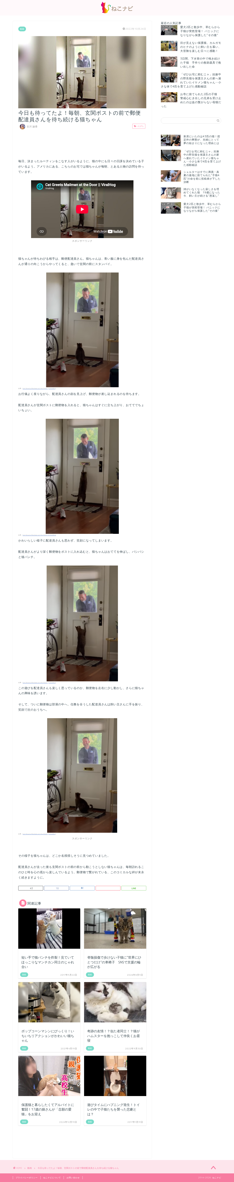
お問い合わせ (73, 1177)
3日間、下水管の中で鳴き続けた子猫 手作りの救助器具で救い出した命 (200, 63)
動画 (22, 28)
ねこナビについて (52, 1177)
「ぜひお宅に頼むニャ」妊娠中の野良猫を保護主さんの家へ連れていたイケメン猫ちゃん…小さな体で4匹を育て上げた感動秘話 (191, 80)
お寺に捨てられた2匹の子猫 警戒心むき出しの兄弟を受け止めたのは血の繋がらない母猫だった (191, 100)
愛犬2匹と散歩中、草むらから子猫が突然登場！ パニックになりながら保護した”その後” (200, 31)
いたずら (140, 126)
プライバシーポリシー (27, 1177)
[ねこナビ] (117, 13)
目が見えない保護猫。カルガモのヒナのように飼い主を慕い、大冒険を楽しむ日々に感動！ (200, 47)
